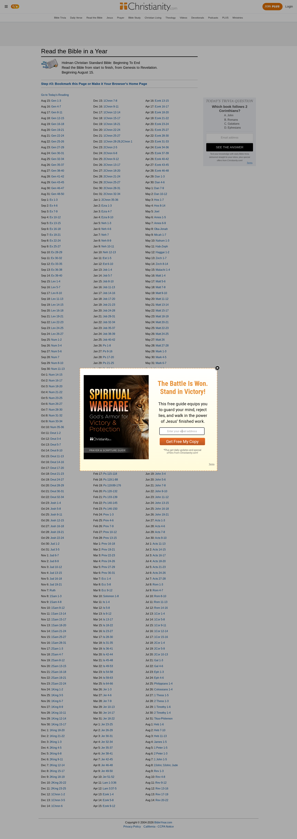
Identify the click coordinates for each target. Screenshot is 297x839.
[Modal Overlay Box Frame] (148, 419)
